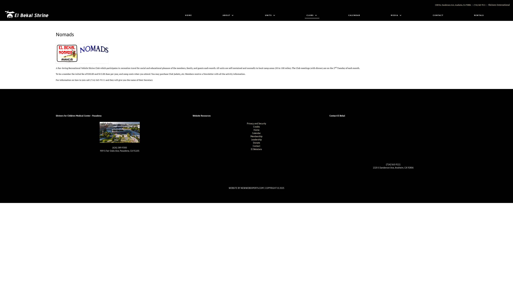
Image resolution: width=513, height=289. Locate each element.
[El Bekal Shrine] (27, 14)
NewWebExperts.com (252, 188)
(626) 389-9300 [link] (119, 147)
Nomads (65, 34)
